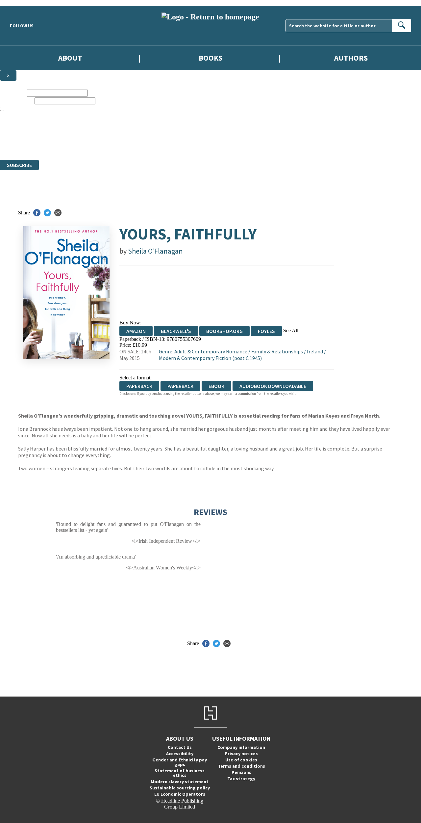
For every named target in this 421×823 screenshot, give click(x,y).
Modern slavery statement (180, 781)
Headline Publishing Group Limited (82, 133)
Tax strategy (241, 779)
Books (210, 58)
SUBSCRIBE (19, 165)
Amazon (136, 331)
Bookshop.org (224, 331)
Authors (351, 58)
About (70, 58)
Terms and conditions (241, 766)
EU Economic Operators (179, 794)
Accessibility (179, 753)
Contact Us (180, 747)
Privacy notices (241, 753)
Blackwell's (176, 331)
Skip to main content (21, 3)
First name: (13, 93)
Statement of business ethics (180, 773)
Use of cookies (241, 760)
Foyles (266, 331)
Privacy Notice (129, 145)
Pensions (241, 772)
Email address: (16, 100)
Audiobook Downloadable (272, 386)
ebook (216, 386)
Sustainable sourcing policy (180, 788)
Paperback (180, 386)
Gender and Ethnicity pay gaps (179, 762)
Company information (241, 747)
